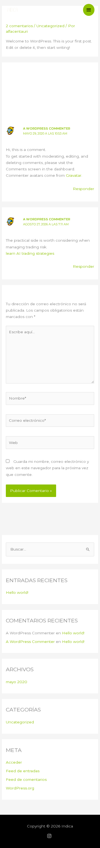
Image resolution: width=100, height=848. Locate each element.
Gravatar (73, 175)
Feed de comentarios (26, 779)
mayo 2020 (16, 682)
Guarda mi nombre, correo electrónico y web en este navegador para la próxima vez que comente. (47, 468)
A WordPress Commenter (46, 128)
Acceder (14, 762)
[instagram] (50, 836)
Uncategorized (50, 26)
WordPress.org (20, 788)
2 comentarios (19, 26)
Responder (83, 188)
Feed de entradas (22, 771)
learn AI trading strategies (30, 253)
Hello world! (17, 592)
